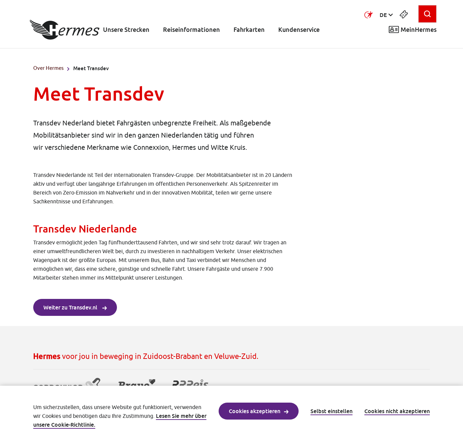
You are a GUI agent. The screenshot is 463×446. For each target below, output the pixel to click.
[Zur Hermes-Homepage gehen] (65, 29)
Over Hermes (48, 68)
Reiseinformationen (191, 29)
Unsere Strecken (126, 29)
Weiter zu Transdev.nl (71, 307)
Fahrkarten (249, 29)
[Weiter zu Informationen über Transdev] (368, 15)
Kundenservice (299, 29)
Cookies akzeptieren (254, 411)
